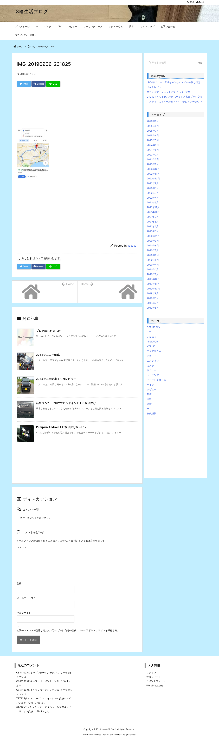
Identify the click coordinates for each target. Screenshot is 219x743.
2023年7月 (153, 154)
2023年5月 (153, 159)
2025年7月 (153, 130)
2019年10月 (153, 288)
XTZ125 (151, 346)
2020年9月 (153, 240)
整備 (149, 394)
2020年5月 (153, 259)
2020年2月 (153, 269)
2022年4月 (153, 197)
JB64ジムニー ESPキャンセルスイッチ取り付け (173, 82)
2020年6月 (153, 255)
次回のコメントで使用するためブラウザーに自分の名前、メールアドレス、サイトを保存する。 (68, 630)
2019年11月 (153, 283)
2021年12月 (153, 207)
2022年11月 (153, 173)
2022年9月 (153, 183)
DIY (149, 331)
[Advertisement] (77, 109)
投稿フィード (153, 676)
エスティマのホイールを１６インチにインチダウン (174, 101)
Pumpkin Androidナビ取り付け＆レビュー (62, 427)
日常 (149, 398)
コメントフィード (155, 681)
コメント (21, 547)
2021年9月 (153, 216)
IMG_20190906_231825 (42, 46)
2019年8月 (153, 298)
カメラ (150, 365)
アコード (151, 355)
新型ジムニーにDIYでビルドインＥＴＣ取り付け (66, 403)
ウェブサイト (24, 612)
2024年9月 (153, 145)
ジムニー (151, 370)
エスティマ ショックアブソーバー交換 (168, 91)
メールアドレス (26, 598)
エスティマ (153, 360)
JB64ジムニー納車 (48, 354)
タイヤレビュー (155, 87)
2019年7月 (153, 302)
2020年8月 (153, 245)
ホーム (20, 46)
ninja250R (152, 341)
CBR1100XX (153, 327)
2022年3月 (153, 202)
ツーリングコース (156, 379)
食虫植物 (151, 413)
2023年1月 (153, 164)
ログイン (151, 672)
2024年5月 (153, 149)
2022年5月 (153, 192)
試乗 (149, 403)
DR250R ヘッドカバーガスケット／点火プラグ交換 (174, 96)
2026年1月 (153, 121)
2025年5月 (153, 140)
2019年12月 (153, 279)
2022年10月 (153, 178)
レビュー (151, 389)
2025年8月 (153, 125)
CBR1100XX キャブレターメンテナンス (37, 672)
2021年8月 (153, 221)
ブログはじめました (48, 330)
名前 (20, 583)
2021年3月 (153, 231)
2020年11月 (153, 235)
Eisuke (132, 245)
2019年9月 (153, 293)
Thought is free (128, 734)
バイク (150, 384)
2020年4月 (153, 264)
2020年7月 (153, 250)
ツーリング (153, 375)
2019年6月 (153, 307)
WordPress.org (154, 685)
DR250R (151, 336)
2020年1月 (153, 274)
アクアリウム (154, 351)
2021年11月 (153, 212)
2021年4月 (153, 226)
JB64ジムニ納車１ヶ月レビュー (56, 379)
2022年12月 (153, 168)
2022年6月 (153, 188)
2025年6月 (153, 135)
